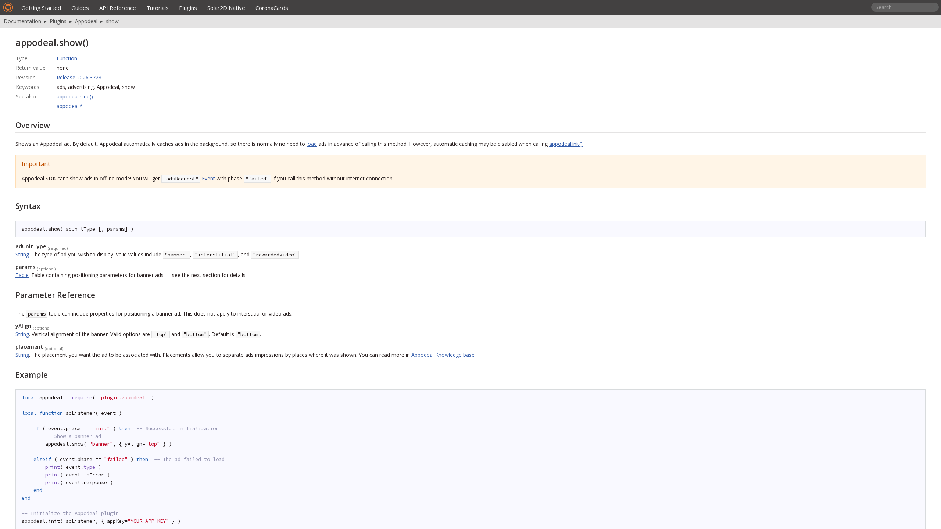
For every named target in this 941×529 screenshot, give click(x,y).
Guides (80, 7)
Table (22, 274)
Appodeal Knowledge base (443, 354)
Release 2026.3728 (79, 77)
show (112, 21)
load (312, 143)
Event (208, 178)
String (22, 254)
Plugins (188, 7)
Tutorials (157, 7)
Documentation (22, 21)
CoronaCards (271, 7)
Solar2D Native (226, 7)
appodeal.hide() (75, 96)
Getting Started (41, 7)
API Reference (117, 7)
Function (67, 58)
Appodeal (86, 21)
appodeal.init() (566, 143)
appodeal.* (70, 105)
